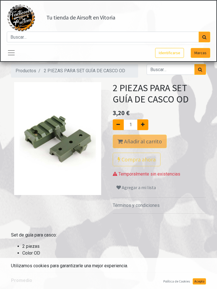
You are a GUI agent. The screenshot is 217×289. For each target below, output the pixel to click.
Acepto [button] (199, 281)
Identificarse (169, 52)
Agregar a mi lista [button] (138, 187)
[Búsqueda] (204, 37)
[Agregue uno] (142, 124)
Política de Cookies (176, 281)
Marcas (200, 52)
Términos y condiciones (136, 205)
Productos (26, 70)
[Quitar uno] (118, 124)
